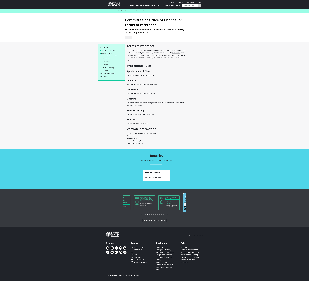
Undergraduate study (163, 250)
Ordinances (176, 53)
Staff (172, 2)
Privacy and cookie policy (189, 255)
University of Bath (114, 4)
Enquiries (104, 76)
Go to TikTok (107, 252)
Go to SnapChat (124, 248)
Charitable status (111, 275)
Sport (159, 6)
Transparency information (190, 257)
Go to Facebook (107, 248)
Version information (108, 73)
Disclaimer (184, 247)
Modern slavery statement (190, 252)
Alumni (199, 2)
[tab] (145, 214)
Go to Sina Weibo (116, 252)
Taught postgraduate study (165, 252)
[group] (133, 202)
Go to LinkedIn (120, 248)
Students (180, 2)
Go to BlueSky (112, 248)
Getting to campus (140, 262)
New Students (190, 2)
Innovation (150, 6)
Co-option (106, 59)
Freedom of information (189, 250)
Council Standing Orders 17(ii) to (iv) (142, 93)
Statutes (156, 50)
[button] (141, 214)
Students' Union (161, 262)
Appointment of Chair (110, 56)
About (178, 6)
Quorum (106, 65)
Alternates (106, 62)
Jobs (157, 270)
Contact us (159, 247)
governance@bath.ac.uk (153, 177)
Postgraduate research (164, 255)
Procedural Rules (107, 53)
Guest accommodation (164, 267)
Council (120, 11)
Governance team (166, 11)
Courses (131, 6)
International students (164, 257)
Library (158, 260)
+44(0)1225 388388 (137, 260)
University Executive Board (139, 11)
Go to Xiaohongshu (124, 252)
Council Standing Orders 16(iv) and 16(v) (143, 84)
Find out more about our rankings (154, 220)
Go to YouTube (120, 252)
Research (140, 6)
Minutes (105, 71)
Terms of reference (108, 50)
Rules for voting (108, 68)
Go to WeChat (112, 252)
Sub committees (154, 11)
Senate (127, 11)
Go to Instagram (116, 248)
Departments (168, 6)
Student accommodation (164, 265)
